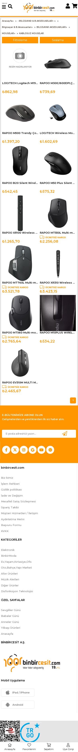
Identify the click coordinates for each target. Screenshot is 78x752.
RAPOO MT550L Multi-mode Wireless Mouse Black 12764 (58, 232)
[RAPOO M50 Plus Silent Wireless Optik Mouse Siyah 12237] (58, 163)
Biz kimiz (7, 477)
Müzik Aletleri (10, 579)
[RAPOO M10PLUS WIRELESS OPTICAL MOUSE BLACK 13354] (58, 313)
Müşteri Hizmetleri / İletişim (19, 513)
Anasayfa (7, 633)
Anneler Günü (10, 621)
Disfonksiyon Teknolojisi (17, 591)
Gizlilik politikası (11, 489)
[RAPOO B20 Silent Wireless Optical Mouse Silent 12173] (20, 163)
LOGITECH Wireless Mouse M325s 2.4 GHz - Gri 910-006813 (58, 133)
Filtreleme (20, 40)
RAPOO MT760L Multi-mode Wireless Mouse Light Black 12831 (20, 282)
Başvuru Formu (11, 525)
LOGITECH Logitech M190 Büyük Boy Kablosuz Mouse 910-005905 (20, 83)
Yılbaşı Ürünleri (10, 627)
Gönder (65, 433)
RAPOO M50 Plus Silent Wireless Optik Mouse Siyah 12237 (58, 182)
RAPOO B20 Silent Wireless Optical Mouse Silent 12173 (20, 182)
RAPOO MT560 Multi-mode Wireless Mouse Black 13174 (20, 332)
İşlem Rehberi (10, 483)
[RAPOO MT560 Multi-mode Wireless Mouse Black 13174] (20, 313)
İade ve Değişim (12, 495)
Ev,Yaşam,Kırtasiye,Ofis (16, 561)
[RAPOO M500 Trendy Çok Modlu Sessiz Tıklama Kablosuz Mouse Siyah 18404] (20, 113)
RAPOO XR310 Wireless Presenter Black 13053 (58, 282)
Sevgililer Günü (11, 610)
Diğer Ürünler (10, 585)
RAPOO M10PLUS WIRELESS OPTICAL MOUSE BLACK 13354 (58, 332)
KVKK (5, 531)
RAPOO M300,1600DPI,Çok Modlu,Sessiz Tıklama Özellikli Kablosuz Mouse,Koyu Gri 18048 (58, 83)
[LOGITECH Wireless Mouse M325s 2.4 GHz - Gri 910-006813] (58, 113)
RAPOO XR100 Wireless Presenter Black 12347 (20, 232)
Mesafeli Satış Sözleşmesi (18, 501)
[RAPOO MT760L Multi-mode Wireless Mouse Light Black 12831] (20, 263)
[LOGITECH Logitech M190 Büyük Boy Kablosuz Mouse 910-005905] (20, 64)
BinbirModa (8, 555)
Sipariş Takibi (10, 507)
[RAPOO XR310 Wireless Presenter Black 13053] (58, 263)
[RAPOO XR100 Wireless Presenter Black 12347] (20, 213)
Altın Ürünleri (9, 573)
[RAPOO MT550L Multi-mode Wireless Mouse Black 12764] (58, 213)
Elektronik (8, 549)
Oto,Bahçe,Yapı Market (16, 567)
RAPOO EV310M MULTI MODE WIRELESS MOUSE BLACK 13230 (20, 382)
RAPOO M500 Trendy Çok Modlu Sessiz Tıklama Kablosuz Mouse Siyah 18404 (20, 133)
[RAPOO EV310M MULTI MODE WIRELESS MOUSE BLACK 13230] (20, 363)
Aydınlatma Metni (12, 519)
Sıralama (58, 40)
